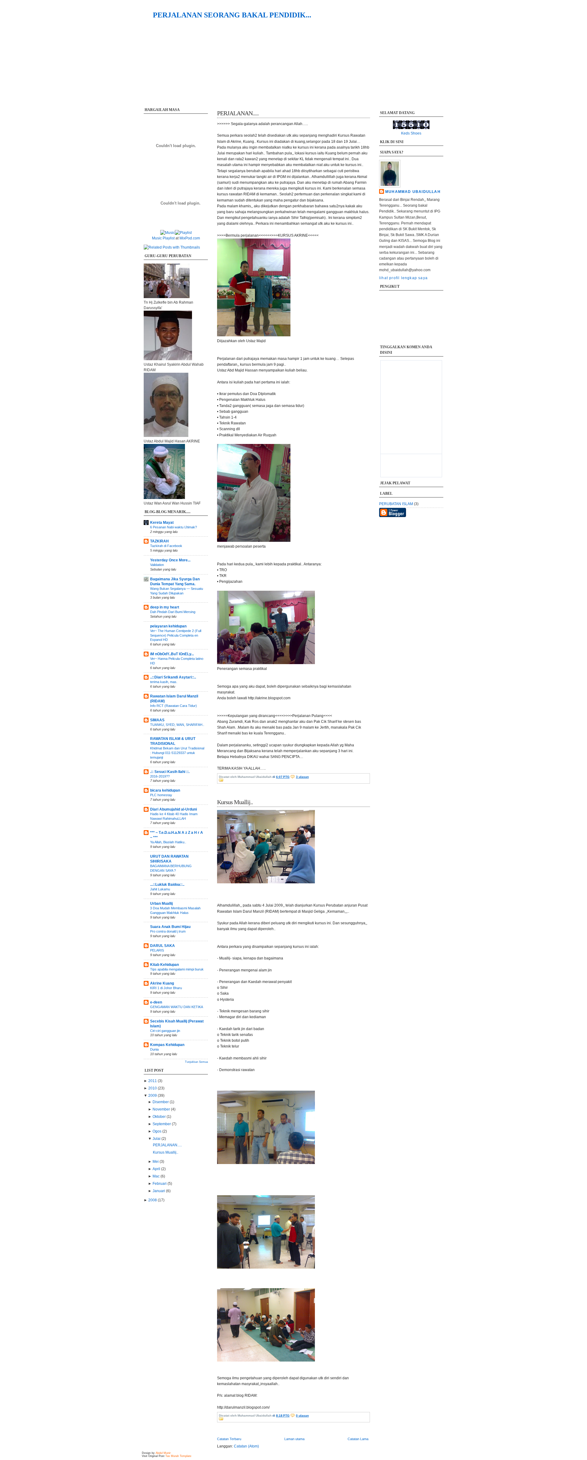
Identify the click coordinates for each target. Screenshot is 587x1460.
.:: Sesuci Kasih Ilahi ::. (170, 772)
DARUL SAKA (162, 946)
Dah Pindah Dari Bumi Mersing (172, 612)
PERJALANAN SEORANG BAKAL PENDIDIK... (232, 15)
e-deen (156, 1002)
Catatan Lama (358, 1439)
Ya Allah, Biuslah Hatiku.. (168, 842)
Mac (157, 1176)
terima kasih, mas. (163, 682)
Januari (159, 1191)
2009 (153, 1095)
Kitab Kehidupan (164, 965)
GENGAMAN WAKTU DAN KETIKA (176, 1007)
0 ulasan (302, 1415)
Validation (157, 565)
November (162, 1109)
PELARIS (157, 950)
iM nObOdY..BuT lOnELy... (172, 654)
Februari (160, 1183)
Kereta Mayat (162, 522)
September (162, 1124)
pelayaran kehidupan (168, 626)
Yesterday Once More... (170, 560)
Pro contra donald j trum (168, 931)
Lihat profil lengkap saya (403, 278)
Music (157, 238)
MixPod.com (189, 238)
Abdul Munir (163, 1452)
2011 (153, 1081)
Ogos (157, 1131)
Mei (156, 1161)
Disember (161, 1102)
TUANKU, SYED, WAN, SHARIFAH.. (177, 724)
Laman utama (294, 1439)
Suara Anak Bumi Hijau (170, 927)
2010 (153, 1088)
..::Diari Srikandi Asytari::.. (173, 677)
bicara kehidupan (165, 790)
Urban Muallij (161, 903)
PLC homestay (161, 795)
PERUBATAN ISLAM (396, 504)
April (157, 1169)
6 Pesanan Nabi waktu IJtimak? (173, 527)
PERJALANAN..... (167, 1145)
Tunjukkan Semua (196, 1061)
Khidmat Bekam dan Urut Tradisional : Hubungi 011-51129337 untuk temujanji (177, 752)
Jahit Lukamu (160, 889)
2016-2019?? (160, 776)
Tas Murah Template (178, 1456)
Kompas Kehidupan (167, 1045)
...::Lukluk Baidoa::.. (167, 884)
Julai (157, 1139)
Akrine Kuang (162, 983)
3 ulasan (302, 776)
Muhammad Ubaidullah (413, 192)
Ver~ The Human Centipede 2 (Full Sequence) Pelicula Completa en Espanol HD (175, 635)
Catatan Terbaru (229, 1439)
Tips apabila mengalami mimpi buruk (177, 969)
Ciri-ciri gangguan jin (165, 1031)
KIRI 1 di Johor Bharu (166, 988)
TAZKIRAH (159, 541)
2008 (153, 1200)
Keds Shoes (411, 133)
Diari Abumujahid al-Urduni (173, 809)
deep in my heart (164, 607)
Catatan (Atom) (246, 1446)
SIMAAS (157, 720)
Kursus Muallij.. (165, 1152)
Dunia (154, 1049)
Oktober (160, 1116)
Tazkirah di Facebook (166, 546)
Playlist (169, 238)
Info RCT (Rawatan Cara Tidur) (173, 706)
